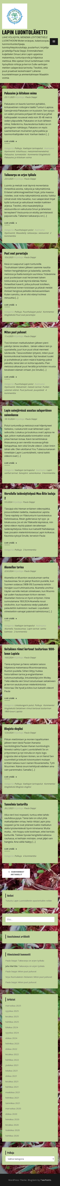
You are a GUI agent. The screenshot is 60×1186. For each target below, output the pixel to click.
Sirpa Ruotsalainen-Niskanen (19, 976)
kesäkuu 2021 (12, 1081)
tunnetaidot (20, 154)
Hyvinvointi (9, 151)
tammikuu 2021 (12, 1103)
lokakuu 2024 (11, 1027)
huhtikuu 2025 (12, 1021)
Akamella (8, 628)
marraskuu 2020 (13, 1108)
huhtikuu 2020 (12, 1135)
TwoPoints (45, 1180)
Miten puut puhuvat (15, 332)
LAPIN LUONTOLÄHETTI (24, 32)
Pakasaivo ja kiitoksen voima (20, 93)
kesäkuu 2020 (12, 1124)
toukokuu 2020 (12, 1130)
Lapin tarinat (33, 628)
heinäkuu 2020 (12, 1119)
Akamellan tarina (14, 567)
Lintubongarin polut (24, 705)
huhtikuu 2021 (12, 1086)
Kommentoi (29, 708)
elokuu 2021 (11, 1076)
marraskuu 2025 (13, 1005)
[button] (54, 41)
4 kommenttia (29, 856)
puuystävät (39, 390)
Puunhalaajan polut (24, 230)
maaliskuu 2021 (12, 1092)
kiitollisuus (21, 151)
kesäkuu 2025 (12, 1016)
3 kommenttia (48, 473)
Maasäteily (21, 233)
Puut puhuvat (26, 390)
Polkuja (18, 148)
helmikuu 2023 (12, 1043)
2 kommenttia (20, 631)
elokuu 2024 (11, 1038)
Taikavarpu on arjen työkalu (20, 175)
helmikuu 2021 (12, 1097)
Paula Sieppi (31, 97)
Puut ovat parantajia (16, 253)
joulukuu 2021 (12, 1065)
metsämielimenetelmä (37, 151)
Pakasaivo (9, 154)
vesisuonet (43, 233)
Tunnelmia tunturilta (16, 804)
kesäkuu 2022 (12, 1054)
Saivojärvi (23, 473)
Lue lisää (9, 141)
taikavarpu (32, 233)
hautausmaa (20, 628)
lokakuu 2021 (11, 1070)
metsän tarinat (34, 387)
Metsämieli (21, 387)
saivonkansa (35, 473)
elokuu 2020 (11, 1114)
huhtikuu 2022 (12, 1059)
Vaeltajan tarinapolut (33, 148)
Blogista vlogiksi (13, 729)
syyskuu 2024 (12, 1032)
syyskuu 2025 (12, 1011)
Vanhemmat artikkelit (18, 873)
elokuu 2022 (11, 1049)
